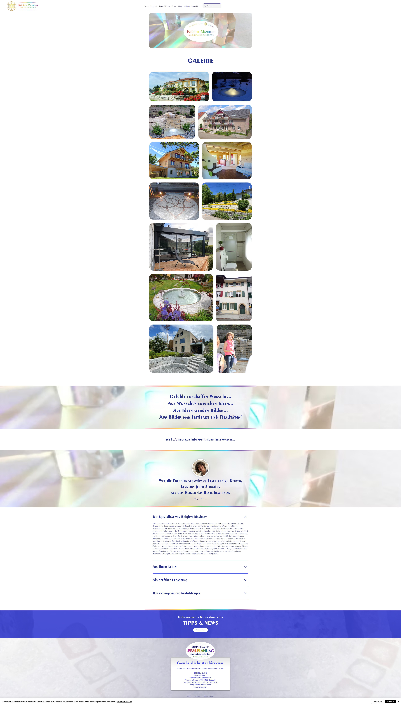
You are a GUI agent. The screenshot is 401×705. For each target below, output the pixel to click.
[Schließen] (398, 701)
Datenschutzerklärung (124, 702)
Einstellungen (377, 702)
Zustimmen (390, 702)
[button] (153, 5)
